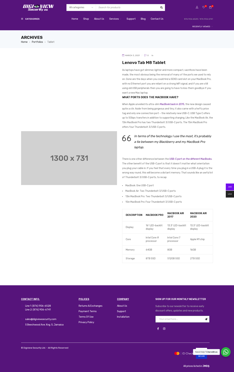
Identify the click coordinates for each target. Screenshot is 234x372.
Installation (123, 316)
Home (24, 42)
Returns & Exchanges (90, 305)
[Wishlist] (203, 7)
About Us (122, 305)
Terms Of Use (86, 316)
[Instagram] (164, 328)
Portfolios (37, 42)
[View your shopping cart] (210, 7)
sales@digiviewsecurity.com (40, 319)
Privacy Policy (86, 322)
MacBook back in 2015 (172, 104)
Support (121, 311)
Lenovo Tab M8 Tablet (144, 62)
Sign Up (206, 319)
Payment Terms (88, 311)
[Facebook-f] (158, 328)
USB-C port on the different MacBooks (190, 159)
